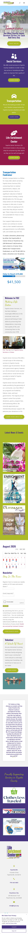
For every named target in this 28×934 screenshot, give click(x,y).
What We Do (14, 43)
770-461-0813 (14, 882)
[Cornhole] (16, 566)
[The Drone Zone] (9, 567)
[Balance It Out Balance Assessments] (3, 560)
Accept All (14, 927)
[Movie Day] (16, 560)
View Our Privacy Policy (11, 923)
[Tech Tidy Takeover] (16, 561)
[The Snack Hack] (9, 560)
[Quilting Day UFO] (9, 559)
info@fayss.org (14, 905)
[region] (14, 923)
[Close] (26, 914)
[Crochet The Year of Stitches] (3, 559)
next (24, 549)
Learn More (14, 80)
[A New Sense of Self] (9, 561)
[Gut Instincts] (16, 567)
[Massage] (6, 566)
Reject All (14, 931)
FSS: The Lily (6, 350)
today (17, 549)
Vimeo (12, 352)
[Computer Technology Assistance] (6, 559)
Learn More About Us (14, 416)
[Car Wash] (16, 559)
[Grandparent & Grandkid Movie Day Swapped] (6, 561)
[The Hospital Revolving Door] (6, 567)
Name (5, 586)
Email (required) (8, 593)
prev (21, 549)
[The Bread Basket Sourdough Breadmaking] (6, 560)
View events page (11, 631)
